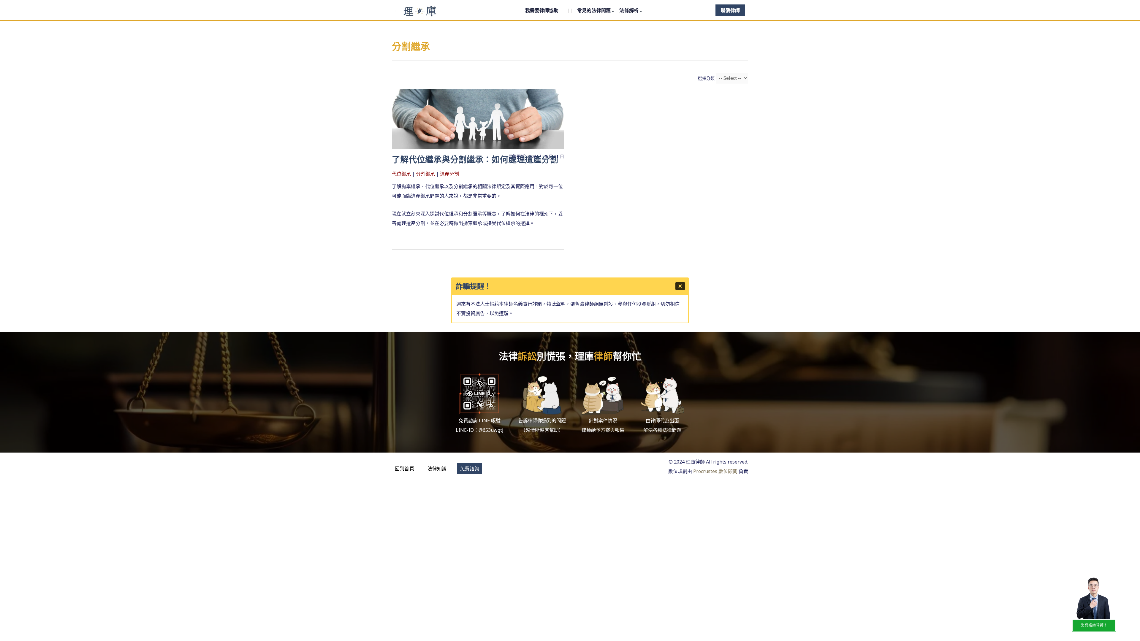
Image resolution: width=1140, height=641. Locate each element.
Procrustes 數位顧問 (715, 471)
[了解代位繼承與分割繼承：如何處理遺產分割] (478, 118)
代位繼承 (401, 174)
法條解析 (629, 10)
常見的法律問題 (594, 10)
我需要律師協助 (541, 10)
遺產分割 (449, 174)
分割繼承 (425, 174)
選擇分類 (706, 78)
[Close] (680, 286)
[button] (404, 468)
